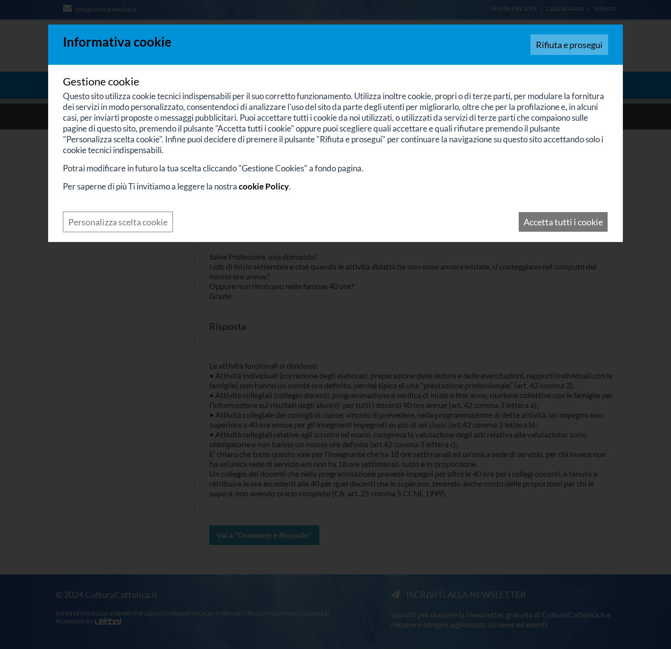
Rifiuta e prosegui (569, 44)
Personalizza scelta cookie (118, 221)
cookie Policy (264, 186)
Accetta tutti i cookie (563, 221)
